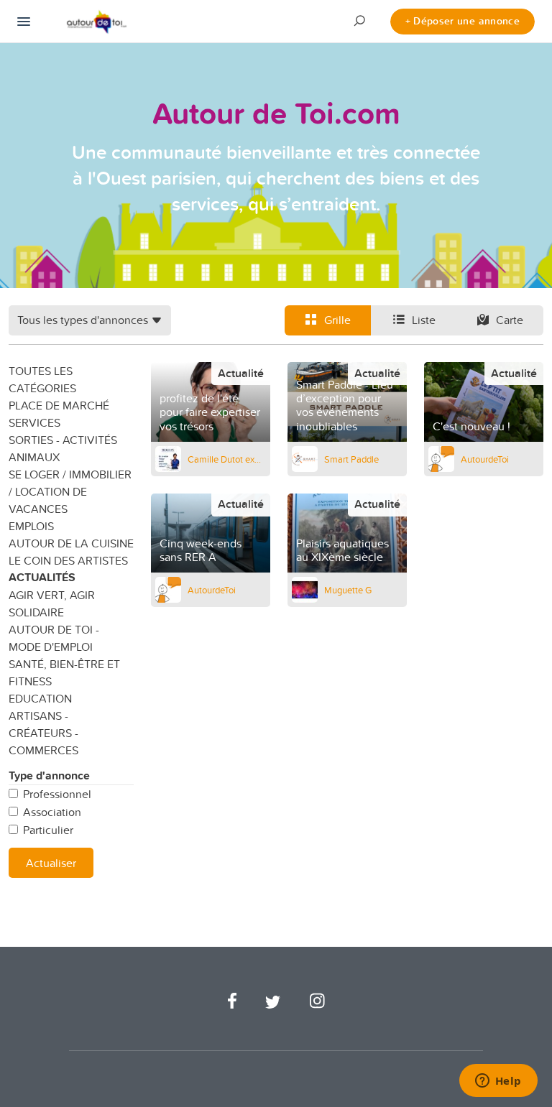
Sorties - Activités (63, 440)
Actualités (42, 577)
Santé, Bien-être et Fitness (64, 672)
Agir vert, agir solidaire (52, 603)
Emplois (31, 526)
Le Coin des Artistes (68, 560)
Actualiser (51, 863)
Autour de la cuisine (71, 543)
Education (40, 698)
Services (34, 422)
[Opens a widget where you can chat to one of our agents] (498, 1082)
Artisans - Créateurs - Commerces (43, 733)
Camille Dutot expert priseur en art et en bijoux (227, 459)
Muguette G (348, 589)
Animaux (34, 457)
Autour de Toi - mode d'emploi (54, 637)
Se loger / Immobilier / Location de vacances (70, 491)
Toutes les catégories (42, 379)
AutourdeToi (485, 459)
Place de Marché (59, 405)
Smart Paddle (351, 459)
